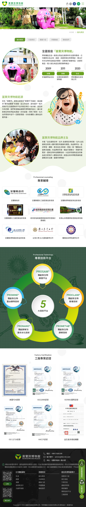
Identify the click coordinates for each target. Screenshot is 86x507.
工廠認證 (64, 494)
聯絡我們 (66, 39)
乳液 (17, 476)
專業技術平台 (66, 491)
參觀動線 (54, 39)
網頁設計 (62, 505)
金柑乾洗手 (20, 485)
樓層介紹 (43, 39)
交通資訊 (31, 39)
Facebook (74, 3)
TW (70, 3)
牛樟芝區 (64, 482)
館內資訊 (80, 32)
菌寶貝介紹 (65, 476)
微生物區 (64, 479)
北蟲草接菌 (20, 488)
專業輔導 (64, 488)
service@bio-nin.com (62, 457)
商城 (67, 3)
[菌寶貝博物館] (12, 4)
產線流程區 (65, 485)
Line (78, 3)
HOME (71, 32)
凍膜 (17, 482)
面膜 (17, 479)
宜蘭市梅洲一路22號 (58, 460)
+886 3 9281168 (56, 453)
